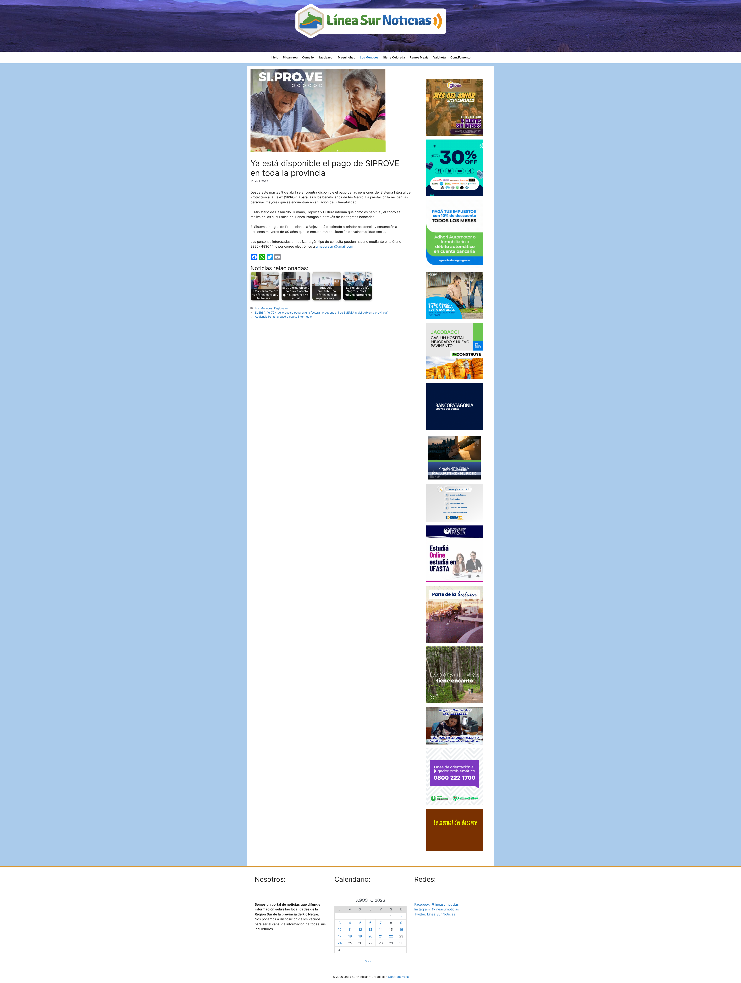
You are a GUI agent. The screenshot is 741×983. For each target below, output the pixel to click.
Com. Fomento (460, 57)
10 (340, 929)
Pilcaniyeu (290, 57)
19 (360, 936)
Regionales (281, 308)
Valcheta (439, 57)
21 (380, 936)
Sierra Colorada (394, 57)
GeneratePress (398, 977)
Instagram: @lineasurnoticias (436, 909)
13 (370, 929)
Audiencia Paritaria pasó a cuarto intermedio (283, 316)
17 (339, 936)
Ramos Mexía (419, 57)
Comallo (308, 57)
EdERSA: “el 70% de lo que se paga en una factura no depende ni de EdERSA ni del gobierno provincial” (321, 312)
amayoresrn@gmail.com (334, 246)
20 (370, 936)
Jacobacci (325, 57)
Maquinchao (346, 57)
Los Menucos (369, 57)
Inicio (274, 57)
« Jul (368, 961)
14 (381, 929)
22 (391, 936)
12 (360, 929)
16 (401, 929)
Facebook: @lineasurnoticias (436, 904)
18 (350, 936)
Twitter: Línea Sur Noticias (434, 914)
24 (340, 943)
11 (350, 929)
